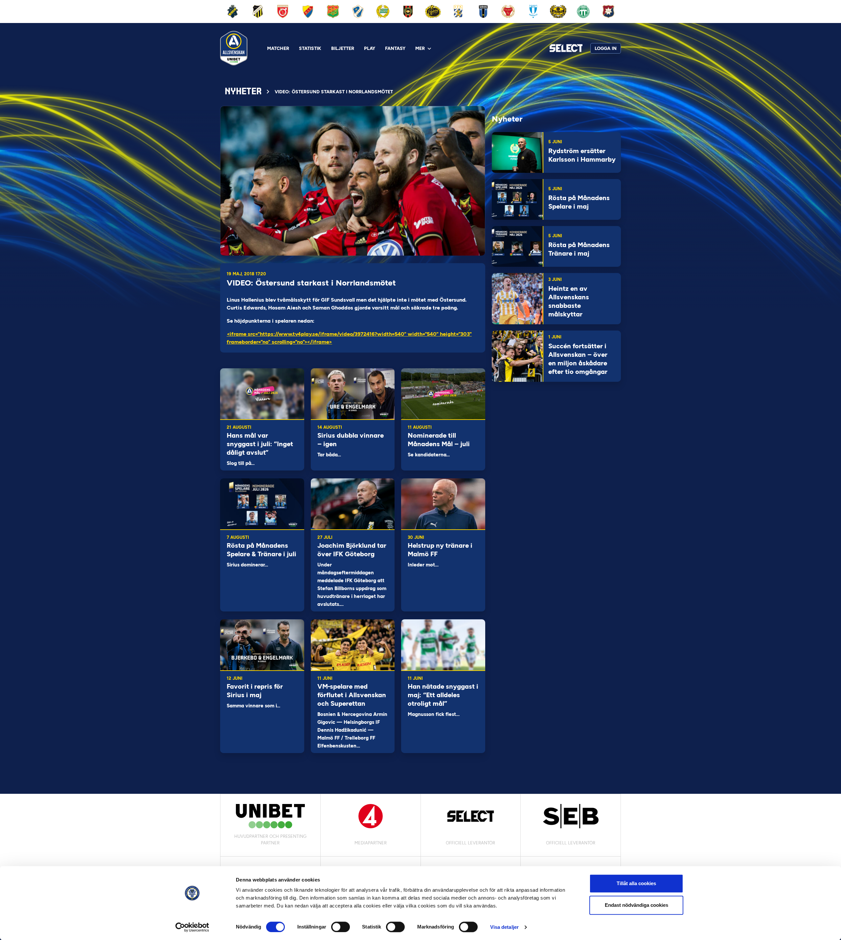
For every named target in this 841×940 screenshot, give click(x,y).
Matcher (278, 48)
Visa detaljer (504, 927)
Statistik (310, 48)
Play (369, 48)
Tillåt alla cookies (636, 883)
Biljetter (342, 48)
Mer (420, 48)
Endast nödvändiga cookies (636, 905)
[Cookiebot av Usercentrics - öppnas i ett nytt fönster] (192, 927)
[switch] (340, 927)
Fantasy (395, 48)
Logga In (606, 48)
